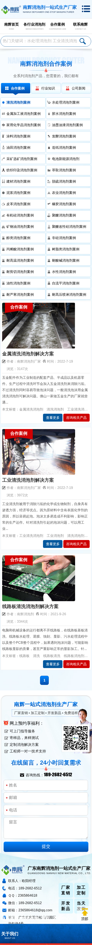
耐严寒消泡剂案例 (20, 294)
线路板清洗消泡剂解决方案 (30, 606)
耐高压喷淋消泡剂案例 (69, 294)
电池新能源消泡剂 (65, 159)
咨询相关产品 (76, 417)
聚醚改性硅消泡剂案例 (69, 226)
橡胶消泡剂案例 (64, 204)
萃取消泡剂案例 (64, 170)
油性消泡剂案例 (18, 283)
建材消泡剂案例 (18, 181)
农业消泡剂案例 (64, 192)
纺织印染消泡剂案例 (21, 170)
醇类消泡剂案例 (18, 238)
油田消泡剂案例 (18, 147)
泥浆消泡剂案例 (18, 192)
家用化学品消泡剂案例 (23, 125)
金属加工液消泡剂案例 (23, 113)
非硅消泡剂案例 (64, 238)
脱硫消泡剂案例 (64, 181)
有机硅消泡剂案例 (20, 215)
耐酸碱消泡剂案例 (65, 260)
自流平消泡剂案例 (65, 283)
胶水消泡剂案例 (64, 113)
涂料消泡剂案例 (18, 136)
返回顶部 (84, 914)
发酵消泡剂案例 (64, 136)
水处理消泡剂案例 (65, 102)
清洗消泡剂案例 (18, 102)
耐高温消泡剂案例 (20, 260)
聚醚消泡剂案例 (64, 215)
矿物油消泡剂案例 (20, 226)
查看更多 (53, 417)
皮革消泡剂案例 (18, 204)
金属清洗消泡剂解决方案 (28, 353)
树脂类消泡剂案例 (65, 249)
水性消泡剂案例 (64, 272)
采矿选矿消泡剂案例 (21, 159)
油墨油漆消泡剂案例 (67, 125)
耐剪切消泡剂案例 (20, 272)
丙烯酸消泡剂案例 (20, 249)
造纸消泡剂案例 (64, 147)
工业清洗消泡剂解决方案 (28, 480)
